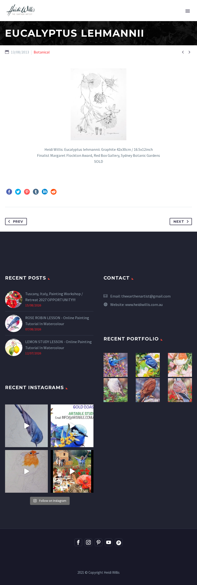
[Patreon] (119, 542)
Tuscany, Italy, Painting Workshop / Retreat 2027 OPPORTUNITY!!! (54, 296)
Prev (18, 221)
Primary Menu (187, 11)
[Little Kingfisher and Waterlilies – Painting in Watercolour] (148, 365)
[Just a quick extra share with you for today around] (72, 425)
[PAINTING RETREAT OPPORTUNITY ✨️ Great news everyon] (72, 471)
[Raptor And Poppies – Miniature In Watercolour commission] (180, 390)
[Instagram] (88, 542)
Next (178, 221)
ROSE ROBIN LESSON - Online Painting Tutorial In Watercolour (57, 320)
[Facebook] (9, 192)
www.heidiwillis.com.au (144, 304)
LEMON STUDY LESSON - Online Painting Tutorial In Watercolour (58, 344)
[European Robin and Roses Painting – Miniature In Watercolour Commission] (180, 365)
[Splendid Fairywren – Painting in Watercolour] (116, 365)
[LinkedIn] (45, 192)
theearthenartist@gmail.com (146, 296)
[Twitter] (18, 192)
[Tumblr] (36, 192)
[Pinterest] (27, 192)
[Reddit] (53, 192)
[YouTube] (108, 542)
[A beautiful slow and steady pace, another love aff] (26, 471)
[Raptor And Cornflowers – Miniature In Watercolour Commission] (148, 390)
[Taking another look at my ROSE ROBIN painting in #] (26, 425)
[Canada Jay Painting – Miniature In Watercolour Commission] (116, 390)
